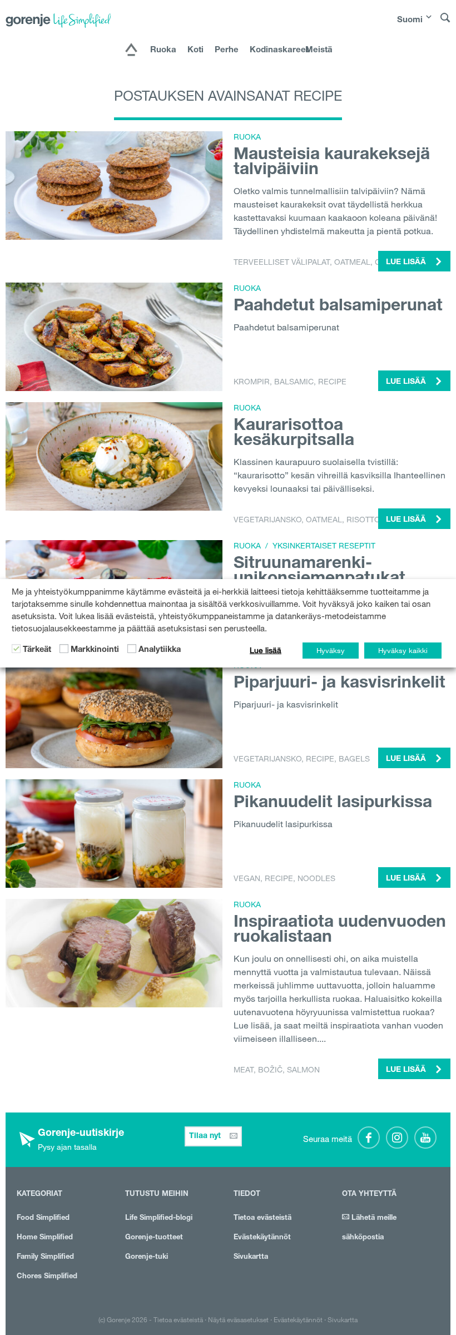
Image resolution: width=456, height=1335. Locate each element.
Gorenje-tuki (146, 1257)
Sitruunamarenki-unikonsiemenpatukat (319, 572)
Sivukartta (251, 1257)
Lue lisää (265, 650)
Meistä (319, 50)
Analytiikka (159, 650)
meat (244, 1070)
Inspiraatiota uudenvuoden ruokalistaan (340, 931)
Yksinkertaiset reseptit (323, 546)
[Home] (131, 51)
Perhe (227, 50)
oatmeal (352, 262)
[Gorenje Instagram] (397, 1137)
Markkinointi (95, 650)
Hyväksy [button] (330, 650)
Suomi (410, 20)
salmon (303, 1070)
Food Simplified (43, 1218)
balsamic (294, 382)
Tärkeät (37, 650)
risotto (363, 520)
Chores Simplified (47, 1276)
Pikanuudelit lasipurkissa (333, 803)
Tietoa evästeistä (262, 1218)
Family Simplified (45, 1257)
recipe (332, 382)
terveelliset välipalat (282, 262)
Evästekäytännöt (262, 1238)
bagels (354, 759)
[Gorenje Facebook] (369, 1137)
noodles (316, 878)
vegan (247, 878)
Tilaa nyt (206, 1136)
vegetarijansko (267, 520)
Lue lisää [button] (407, 262)
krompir (252, 382)
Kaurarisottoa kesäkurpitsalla (294, 434)
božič (270, 1070)
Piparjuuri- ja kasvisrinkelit (339, 684)
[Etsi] (445, 22)
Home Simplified (45, 1238)
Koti (195, 50)
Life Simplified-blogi (158, 1218)
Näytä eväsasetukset (238, 1319)
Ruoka (163, 50)
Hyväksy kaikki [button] (403, 650)
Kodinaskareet (272, 50)
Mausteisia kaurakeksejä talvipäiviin (332, 163)
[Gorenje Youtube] (425, 1137)
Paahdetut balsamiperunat (338, 307)
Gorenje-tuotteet (154, 1238)
